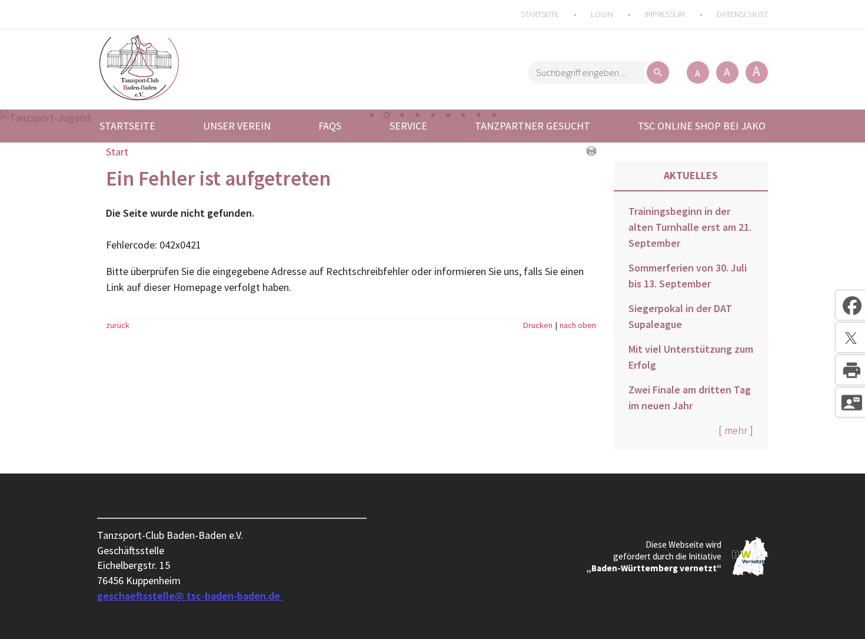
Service (408, 126)
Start (117, 151)
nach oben (578, 325)
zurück (117, 325)
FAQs (329, 126)
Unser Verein (237, 126)
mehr (736, 430)
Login (602, 14)
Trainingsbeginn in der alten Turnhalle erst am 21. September (689, 227)
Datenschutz (742, 14)
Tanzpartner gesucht (532, 126)
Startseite (540, 14)
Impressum (665, 14)
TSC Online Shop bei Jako (702, 126)
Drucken (538, 325)
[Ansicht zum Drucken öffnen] (591, 151)
